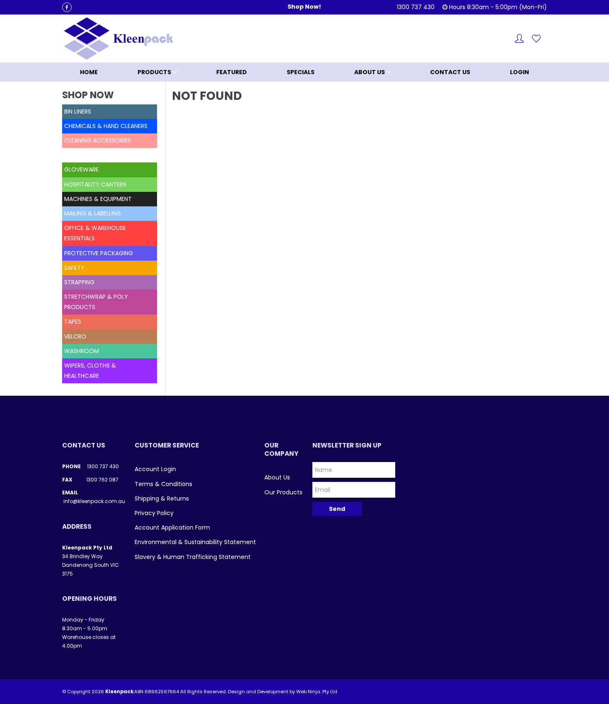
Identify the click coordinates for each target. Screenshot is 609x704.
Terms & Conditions (163, 484)
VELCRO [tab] (75, 336)
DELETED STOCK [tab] (86, 155)
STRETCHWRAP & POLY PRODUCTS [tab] (96, 302)
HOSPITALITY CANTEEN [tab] (95, 184)
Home (89, 72)
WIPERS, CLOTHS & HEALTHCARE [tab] (90, 370)
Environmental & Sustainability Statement (195, 542)
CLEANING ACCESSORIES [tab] (97, 140)
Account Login (155, 469)
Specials (300, 72)
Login (519, 72)
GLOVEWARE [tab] (81, 169)
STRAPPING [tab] (79, 282)
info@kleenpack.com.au (94, 501)
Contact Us (450, 72)
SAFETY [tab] (74, 268)
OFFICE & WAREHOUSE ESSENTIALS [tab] (95, 233)
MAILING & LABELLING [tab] (92, 213)
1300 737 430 (103, 466)
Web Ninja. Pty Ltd (316, 691)
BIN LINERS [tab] (77, 111)
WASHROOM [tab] (81, 351)
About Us (369, 72)
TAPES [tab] (72, 321)
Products (154, 72)
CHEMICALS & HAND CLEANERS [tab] (105, 126)
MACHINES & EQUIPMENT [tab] (98, 199)
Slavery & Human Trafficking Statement (193, 557)
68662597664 (162, 691)
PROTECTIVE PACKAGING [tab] (98, 253)
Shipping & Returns (162, 498)
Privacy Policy (154, 513)
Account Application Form (172, 527)
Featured (231, 72)
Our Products (283, 492)
